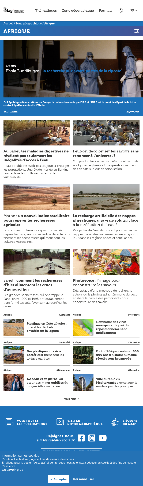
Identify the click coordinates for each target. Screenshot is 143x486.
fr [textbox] (132, 10)
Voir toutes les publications (32, 422)
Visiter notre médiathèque (85, 422)
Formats (105, 10)
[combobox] (134, 10)
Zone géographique (78, 10)
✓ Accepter (58, 479)
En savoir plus (12, 470)
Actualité (11, 111)
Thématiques (46, 10)
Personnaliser (83, 479)
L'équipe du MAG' (130, 422)
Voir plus (70, 399)
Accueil (8, 23)
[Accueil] (13, 10)
